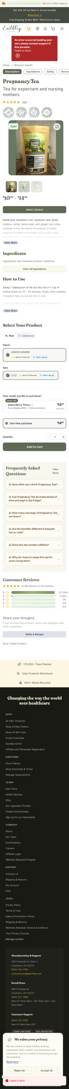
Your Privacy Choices (17, 933)
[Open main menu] (61, 28)
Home (6, 65)
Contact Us (12, 873)
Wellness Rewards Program (21, 859)
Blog (8, 800)
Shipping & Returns (16, 879)
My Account (12, 885)
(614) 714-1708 (20, 969)
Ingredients (33, 71)
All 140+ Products (15, 720)
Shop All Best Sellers (17, 726)
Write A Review (35, 634)
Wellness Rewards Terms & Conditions (27, 927)
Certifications (13, 842)
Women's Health (23, 65)
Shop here (35, 15)
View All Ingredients (34, 268)
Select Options (34, 209)
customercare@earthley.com (27, 973)
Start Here (11, 788)
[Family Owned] (8, 112)
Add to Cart (34, 447)
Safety (50, 71)
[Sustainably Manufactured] (21, 112)
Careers (10, 848)
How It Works (13, 763)
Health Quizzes (14, 794)
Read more (12, 1061)
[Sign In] (45, 29)
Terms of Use (13, 910)
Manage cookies (15, 939)
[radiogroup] (34, 414)
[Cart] (53, 29)
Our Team (11, 836)
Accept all (46, 1070)
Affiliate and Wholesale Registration (25, 749)
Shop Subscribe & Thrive (19, 769)
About (9, 831)
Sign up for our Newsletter (20, 817)
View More (10, 242)
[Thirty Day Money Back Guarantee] (34, 112)
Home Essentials (15, 738)
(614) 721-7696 (20, 997)
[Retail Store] (37, 29)
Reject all (19, 1070)
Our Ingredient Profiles (18, 805)
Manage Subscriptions (18, 774)
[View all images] (57, 126)
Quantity (8, 436)
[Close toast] (3, 1077)
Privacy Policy (13, 905)
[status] (34, 1081)
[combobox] (28, 29)
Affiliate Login (13, 854)
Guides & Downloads (17, 811)
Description (12, 71)
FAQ (8, 890)
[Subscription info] (32, 405)
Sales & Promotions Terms (20, 916)
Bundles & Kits (14, 743)
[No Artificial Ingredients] (46, 112)
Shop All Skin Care (16, 732)
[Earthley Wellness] (12, 28)
